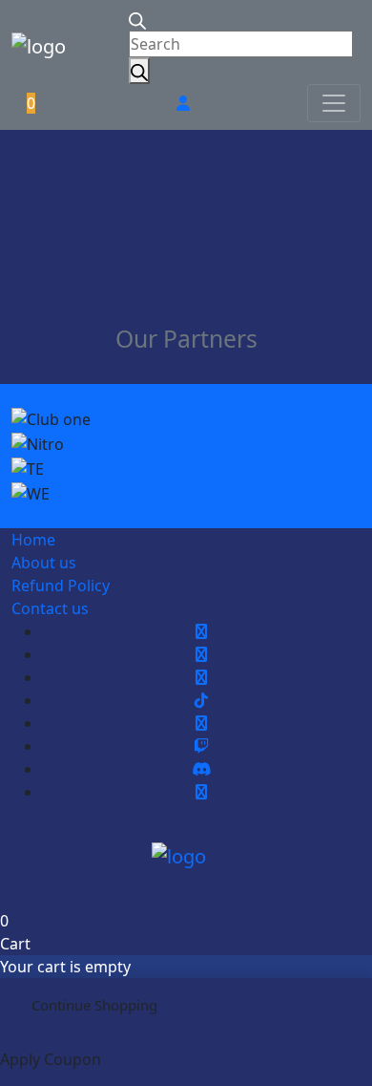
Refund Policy (60, 585)
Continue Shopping (94, 1004)
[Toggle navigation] (334, 103)
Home (33, 539)
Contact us (50, 608)
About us (43, 562)
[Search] (139, 70)
